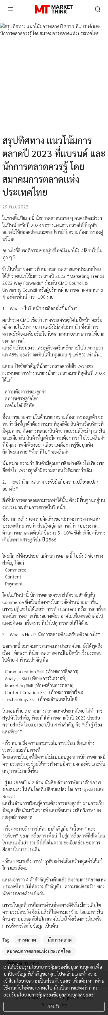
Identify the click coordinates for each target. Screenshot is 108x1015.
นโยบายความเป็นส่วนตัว (37, 981)
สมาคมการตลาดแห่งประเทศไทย (39, 951)
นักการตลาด (60, 940)
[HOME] (54, 9)
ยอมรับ (54, 1006)
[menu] (10, 9)
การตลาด (27, 940)
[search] (97, 9)
